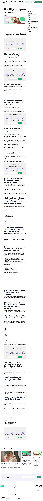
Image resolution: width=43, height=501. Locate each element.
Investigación (21, 1)
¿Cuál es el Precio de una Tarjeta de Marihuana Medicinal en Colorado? (33, 17)
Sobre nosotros (16, 485)
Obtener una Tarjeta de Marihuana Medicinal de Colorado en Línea (33, 13)
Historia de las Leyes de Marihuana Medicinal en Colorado (32, 29)
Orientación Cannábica (10, 2)
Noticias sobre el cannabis (4, 462)
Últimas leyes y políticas (7, 424)
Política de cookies (16, 493)
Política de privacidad (15, 495)
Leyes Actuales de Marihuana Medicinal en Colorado (32, 30)
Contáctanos (16, 487)
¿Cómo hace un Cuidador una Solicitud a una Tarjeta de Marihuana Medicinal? (33, 21)
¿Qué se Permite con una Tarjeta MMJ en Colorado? (32, 15)
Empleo (15, 486)
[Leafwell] (3, 2)
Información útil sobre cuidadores (9, 423)
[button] (13, 443)
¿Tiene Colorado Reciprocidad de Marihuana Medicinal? (32, 26)
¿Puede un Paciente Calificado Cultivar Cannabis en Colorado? (32, 23)
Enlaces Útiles (29, 31)
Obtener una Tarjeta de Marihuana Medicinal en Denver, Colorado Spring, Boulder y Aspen (33, 27)
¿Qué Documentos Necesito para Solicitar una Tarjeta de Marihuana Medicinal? (33, 20)
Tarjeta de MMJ (6, 2)
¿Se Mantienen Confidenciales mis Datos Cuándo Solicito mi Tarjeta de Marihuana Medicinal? (32, 25)
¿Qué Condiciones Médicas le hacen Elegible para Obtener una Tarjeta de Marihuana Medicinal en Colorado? (33, 19)
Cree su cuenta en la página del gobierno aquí (10, 422)
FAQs (15, 490)
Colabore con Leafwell (16, 489)
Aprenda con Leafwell (15, 2)
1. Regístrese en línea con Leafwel (12, 134)
